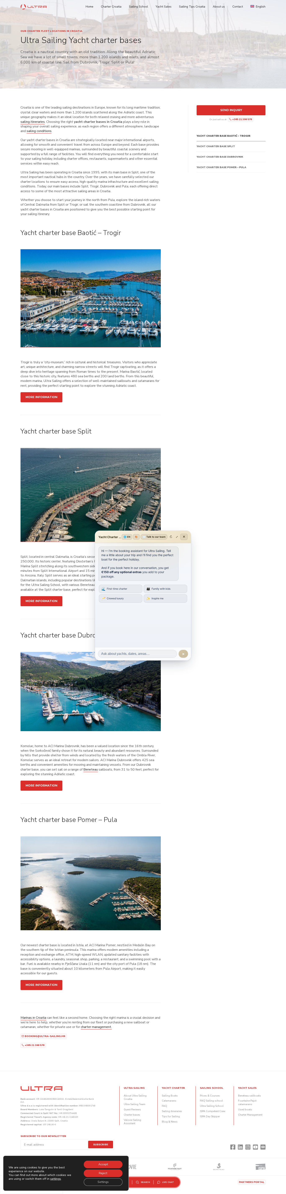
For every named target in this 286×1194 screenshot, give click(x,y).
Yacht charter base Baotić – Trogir (223, 136)
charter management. (96, 1027)
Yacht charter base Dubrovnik (220, 156)
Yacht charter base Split (216, 146)
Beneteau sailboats (249, 1095)
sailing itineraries (33, 121)
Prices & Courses (210, 1095)
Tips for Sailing (171, 1116)
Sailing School (138, 7)
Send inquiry (231, 110)
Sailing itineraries (172, 1111)
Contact (237, 7)
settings (55, 1179)
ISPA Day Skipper (210, 1116)
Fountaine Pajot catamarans (247, 1102)
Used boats (245, 1109)
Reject (103, 1173)
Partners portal (251, 1182)
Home (89, 7)
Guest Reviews (132, 1109)
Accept (103, 1164)
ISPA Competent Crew (212, 1111)
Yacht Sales (163, 7)
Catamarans (169, 1100)
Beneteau (90, 769)
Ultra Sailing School (212, 1106)
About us (219, 7)
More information (41, 397)
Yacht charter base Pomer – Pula (221, 167)
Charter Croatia (111, 7)
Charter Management (250, 1114)
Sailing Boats (170, 1095)
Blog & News (170, 1121)
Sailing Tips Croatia (192, 7)
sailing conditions (39, 131)
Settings (103, 1182)
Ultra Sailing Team (134, 1104)
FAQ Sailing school (211, 1100)
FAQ (164, 1106)
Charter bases (132, 1114)
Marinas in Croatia (33, 1017)
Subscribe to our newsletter (43, 1136)
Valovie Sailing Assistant (132, 1121)
